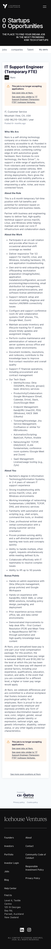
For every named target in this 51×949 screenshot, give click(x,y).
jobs (4, 49)
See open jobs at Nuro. (22, 93)
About (29, 837)
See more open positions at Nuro (25, 774)
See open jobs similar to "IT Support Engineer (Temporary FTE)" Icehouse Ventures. (25, 99)
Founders (9, 837)
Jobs (6, 871)
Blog (6, 880)
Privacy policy (19, 802)
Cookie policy (32, 802)
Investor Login (11, 863)
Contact (30, 846)
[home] (11, 6)
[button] (44, 6)
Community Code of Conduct (36, 856)
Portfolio (8, 854)
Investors (9, 846)
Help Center (10, 888)
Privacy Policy (33, 878)
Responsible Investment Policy (35, 868)
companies (17, 49)
